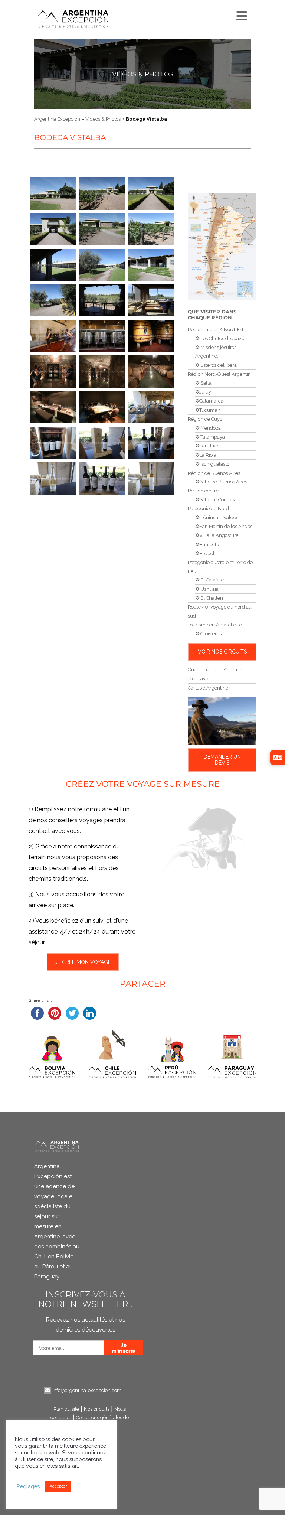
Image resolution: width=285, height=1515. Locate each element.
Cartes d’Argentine (208, 688)
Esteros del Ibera (218, 365)
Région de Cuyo (205, 419)
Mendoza (210, 428)
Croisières (210, 633)
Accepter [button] (58, 1486)
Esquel (206, 553)
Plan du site (66, 1409)
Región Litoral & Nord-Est (215, 329)
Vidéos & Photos (142, 74)
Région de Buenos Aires (214, 473)
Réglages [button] (28, 1486)
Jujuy (205, 392)
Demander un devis (222, 760)
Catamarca (211, 401)
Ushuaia (209, 589)
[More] (240, 14)
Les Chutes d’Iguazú (222, 338)
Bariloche (209, 544)
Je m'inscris (123, 1348)
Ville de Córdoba (218, 499)
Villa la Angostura (219, 535)
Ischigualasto (214, 464)
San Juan (209, 446)
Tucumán (209, 410)
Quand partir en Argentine (216, 669)
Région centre (203, 490)
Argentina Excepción (57, 119)
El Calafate (211, 580)
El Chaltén (211, 598)
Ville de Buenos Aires (223, 482)
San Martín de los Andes (225, 526)
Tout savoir (199, 678)
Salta (205, 383)
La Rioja (207, 455)
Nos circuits (96, 1409)
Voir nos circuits (222, 652)
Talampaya (212, 437)
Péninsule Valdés (218, 517)
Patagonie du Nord (208, 508)
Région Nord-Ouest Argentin (219, 374)
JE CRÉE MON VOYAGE (83, 962)
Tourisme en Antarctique (215, 625)
